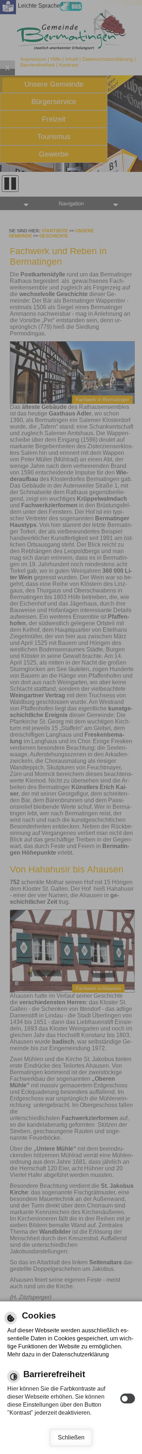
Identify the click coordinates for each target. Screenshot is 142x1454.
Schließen (71, 1437)
